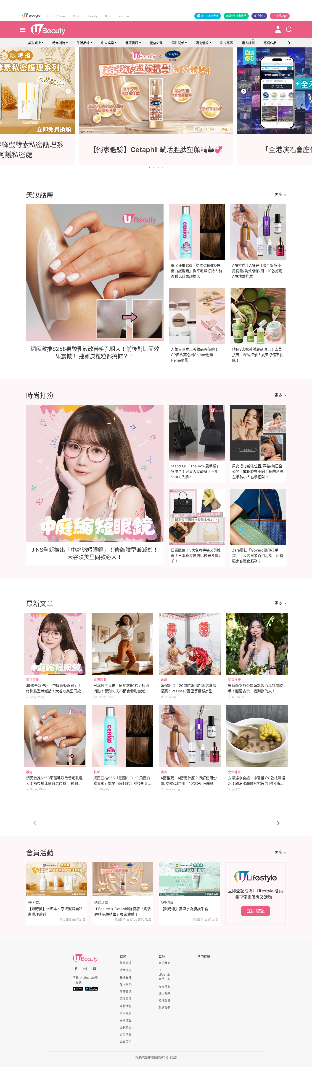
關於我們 (164, 963)
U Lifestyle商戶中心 (165, 974)
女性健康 (234, 772)
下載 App (281, 16)
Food (76, 16)
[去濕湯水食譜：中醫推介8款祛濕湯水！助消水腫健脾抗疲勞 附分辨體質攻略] (257, 736)
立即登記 (255, 911)
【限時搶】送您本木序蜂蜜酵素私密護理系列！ (55, 911)
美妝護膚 (34, 43)
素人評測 (126, 1013)
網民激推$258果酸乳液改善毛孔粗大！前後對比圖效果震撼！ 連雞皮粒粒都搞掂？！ (54, 783)
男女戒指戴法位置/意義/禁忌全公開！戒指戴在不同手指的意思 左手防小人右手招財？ (257, 471)
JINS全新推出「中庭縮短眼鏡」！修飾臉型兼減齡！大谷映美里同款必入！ (54, 691)
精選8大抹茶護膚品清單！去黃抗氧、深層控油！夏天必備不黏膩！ (257, 355)
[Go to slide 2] (153, 167)
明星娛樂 (234, 679)
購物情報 (202, 43)
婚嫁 (164, 679)
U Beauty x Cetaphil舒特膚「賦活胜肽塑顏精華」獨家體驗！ (122, 911)
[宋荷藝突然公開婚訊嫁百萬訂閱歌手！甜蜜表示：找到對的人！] (257, 644)
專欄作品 (126, 1020)
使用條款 (164, 993)
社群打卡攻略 (238, 16)
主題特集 (126, 1027)
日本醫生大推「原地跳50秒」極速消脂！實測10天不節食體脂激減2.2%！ (121, 691)
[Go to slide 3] (158, 167)
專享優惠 (126, 1042)
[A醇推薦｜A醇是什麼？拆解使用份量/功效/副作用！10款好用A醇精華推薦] (190, 736)
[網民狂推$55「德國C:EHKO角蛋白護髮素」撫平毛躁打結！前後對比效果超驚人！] (122, 736)
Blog (108, 16)
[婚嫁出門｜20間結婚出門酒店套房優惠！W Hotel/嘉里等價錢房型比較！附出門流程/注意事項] (190, 644)
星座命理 (156, 43)
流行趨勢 (32, 679)
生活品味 (83, 43)
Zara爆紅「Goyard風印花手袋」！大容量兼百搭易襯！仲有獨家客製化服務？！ (257, 555)
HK (47, 16)
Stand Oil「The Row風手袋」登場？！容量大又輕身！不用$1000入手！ (195, 471)
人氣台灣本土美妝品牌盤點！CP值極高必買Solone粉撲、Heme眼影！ (194, 355)
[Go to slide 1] (149, 167)
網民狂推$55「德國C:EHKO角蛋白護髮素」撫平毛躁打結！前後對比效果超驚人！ (196, 271)
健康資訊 (131, 43)
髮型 (96, 772)
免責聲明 (164, 986)
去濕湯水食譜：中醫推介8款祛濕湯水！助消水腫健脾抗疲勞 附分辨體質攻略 (256, 783)
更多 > (280, 194)
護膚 (29, 772)
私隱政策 (164, 1000)
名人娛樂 (107, 43)
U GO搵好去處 (210, 16)
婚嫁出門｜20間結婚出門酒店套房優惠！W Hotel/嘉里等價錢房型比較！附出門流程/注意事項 (188, 691)
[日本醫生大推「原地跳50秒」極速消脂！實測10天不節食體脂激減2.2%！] (122, 644)
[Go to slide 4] (162, 167)
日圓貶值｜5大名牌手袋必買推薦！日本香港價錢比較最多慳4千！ (196, 555)
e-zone (124, 16)
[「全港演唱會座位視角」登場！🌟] (156, 90)
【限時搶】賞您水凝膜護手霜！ (186, 908)
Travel (61, 16)
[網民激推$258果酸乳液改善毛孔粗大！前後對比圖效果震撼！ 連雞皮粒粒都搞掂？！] (55, 736)
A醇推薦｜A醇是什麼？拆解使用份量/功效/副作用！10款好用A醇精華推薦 (257, 271)
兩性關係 (178, 43)
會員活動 (126, 1034)
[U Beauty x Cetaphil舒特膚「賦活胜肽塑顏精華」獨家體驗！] (123, 879)
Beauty (93, 16)
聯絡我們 (164, 1007)
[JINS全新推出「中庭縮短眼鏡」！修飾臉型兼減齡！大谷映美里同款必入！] (55, 644)
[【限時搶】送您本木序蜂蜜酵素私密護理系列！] (56, 879)
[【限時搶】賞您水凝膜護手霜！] (189, 879)
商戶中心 (259, 16)
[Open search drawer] (289, 30)
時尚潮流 (58, 43)
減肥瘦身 (99, 679)
